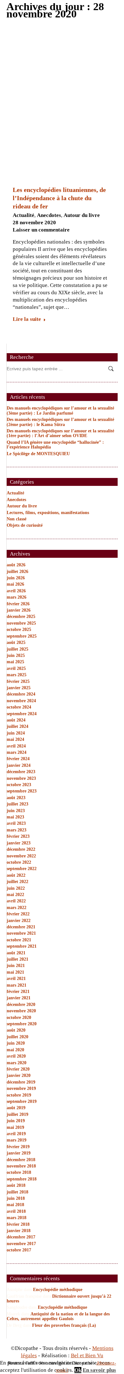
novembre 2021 (21, 933)
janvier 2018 (19, 1230)
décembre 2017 (21, 1237)
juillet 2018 (17, 1192)
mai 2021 (15, 972)
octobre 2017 (19, 1250)
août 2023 (16, 797)
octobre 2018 (19, 1172)
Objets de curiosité (25, 525)
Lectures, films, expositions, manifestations (48, 512)
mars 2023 (16, 830)
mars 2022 (16, 907)
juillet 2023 (17, 804)
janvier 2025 (19, 687)
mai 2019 (15, 1127)
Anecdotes (49, 215)
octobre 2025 (19, 629)
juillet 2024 (17, 726)
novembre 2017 (21, 1243)
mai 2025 (15, 661)
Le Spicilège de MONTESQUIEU (38, 453)
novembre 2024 (21, 700)
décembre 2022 (21, 849)
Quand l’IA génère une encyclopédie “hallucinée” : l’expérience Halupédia (55, 444)
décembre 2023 (21, 771)
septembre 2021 (22, 946)
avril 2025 (16, 668)
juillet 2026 (17, 571)
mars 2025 (16, 674)
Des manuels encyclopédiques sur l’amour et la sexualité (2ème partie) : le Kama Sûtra (60, 422)
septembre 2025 (22, 636)
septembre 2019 (22, 1101)
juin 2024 (16, 733)
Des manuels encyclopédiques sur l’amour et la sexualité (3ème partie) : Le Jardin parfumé (60, 410)
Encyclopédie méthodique (57, 1289)
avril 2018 (16, 1211)
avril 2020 (16, 1056)
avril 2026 (16, 590)
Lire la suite (27, 319)
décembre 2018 (21, 1159)
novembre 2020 (21, 1010)
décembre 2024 (21, 694)
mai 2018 (15, 1204)
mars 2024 (16, 752)
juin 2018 (16, 1198)
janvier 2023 (19, 843)
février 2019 (18, 1146)
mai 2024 (15, 739)
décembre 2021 (21, 927)
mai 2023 (15, 817)
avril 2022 (16, 901)
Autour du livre (82, 215)
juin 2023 (16, 810)
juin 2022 (16, 888)
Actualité (23, 215)
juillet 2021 (17, 959)
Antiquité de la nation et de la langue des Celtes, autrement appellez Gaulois (58, 1316)
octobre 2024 (19, 707)
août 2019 (16, 1107)
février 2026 (18, 603)
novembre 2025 (21, 623)
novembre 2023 (21, 778)
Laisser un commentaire (41, 230)
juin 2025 (16, 655)
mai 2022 (15, 894)
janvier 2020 (19, 1075)
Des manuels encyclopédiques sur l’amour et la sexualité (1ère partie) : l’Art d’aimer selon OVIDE (60, 433)
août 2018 (16, 1185)
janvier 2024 (19, 765)
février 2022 (18, 914)
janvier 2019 (19, 1153)
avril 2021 (16, 978)
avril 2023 (16, 823)
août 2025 (16, 642)
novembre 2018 (21, 1166)
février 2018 (18, 1224)
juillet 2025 (17, 649)
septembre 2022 (22, 868)
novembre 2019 (21, 1088)
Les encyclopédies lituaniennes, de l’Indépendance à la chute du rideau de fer (59, 198)
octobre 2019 (19, 1095)
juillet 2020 (17, 1036)
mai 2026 (15, 584)
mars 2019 (16, 1140)
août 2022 (16, 875)
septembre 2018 (22, 1179)
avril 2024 (16, 746)
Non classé (16, 519)
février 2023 (18, 836)
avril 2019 (16, 1133)
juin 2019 (16, 1120)
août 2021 (16, 953)
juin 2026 (16, 578)
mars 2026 (16, 597)
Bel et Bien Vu (87, 1355)
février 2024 (18, 758)
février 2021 (18, 991)
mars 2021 (16, 985)
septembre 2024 (22, 713)
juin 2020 (16, 1043)
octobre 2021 (19, 940)
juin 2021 (16, 965)
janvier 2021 (19, 998)
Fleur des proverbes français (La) (64, 1325)
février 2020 (18, 1069)
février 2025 (18, 681)
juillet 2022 (17, 881)
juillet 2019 (17, 1114)
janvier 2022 (19, 920)
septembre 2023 (22, 791)
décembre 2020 (21, 1004)
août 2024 (16, 720)
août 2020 (16, 1030)
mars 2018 (16, 1217)
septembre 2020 (22, 1023)
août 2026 (16, 565)
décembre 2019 (21, 1082)
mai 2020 (15, 1049)
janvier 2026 (19, 610)
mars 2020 (16, 1062)
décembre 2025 (21, 616)
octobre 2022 (19, 862)
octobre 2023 (19, 784)
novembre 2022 (21, 856)
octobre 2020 (19, 1017)
